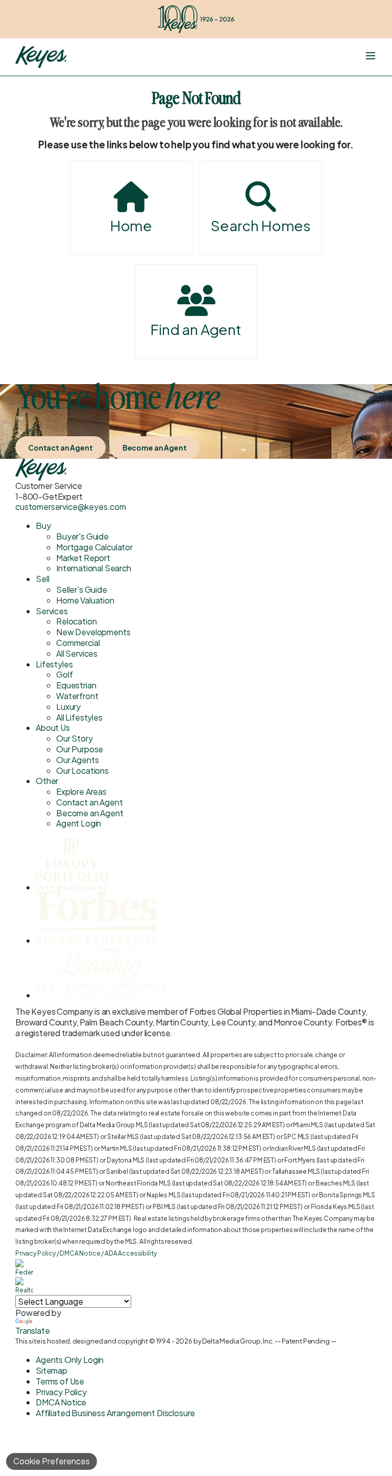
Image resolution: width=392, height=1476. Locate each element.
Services (52, 611)
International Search (93, 568)
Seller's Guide (81, 589)
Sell (42, 578)
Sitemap (51, 1370)
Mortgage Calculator (94, 547)
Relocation (76, 621)
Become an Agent (154, 447)
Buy (43, 525)
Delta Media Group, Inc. (238, 1341)
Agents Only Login (70, 1359)
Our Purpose (79, 749)
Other (47, 780)
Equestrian (76, 685)
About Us (53, 727)
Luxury (68, 706)
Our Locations (82, 770)
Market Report (83, 557)
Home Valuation (85, 600)
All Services (76, 653)
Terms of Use (60, 1381)
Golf (64, 674)
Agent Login (78, 823)
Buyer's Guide (82, 536)
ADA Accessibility (130, 1253)
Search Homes (261, 225)
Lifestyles (54, 664)
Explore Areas (81, 791)
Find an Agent (196, 329)
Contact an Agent (60, 447)
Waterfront (77, 695)
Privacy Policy (35, 1253)
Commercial (78, 642)
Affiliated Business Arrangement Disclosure (115, 1412)
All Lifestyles (79, 717)
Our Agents (77, 759)
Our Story (74, 738)
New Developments (93, 632)
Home (131, 225)
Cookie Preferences (51, 1461)
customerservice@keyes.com (70, 506)
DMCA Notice (80, 1253)
